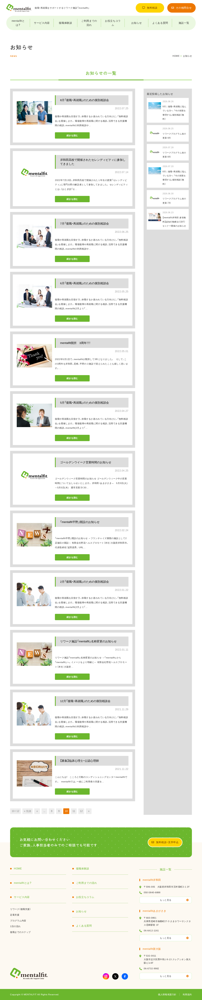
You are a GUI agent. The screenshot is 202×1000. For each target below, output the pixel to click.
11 (73, 811)
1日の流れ (15, 926)
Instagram (106, 976)
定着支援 (14, 915)
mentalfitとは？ (18, 23)
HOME (18, 868)
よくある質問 (160, 23)
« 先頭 (27, 811)
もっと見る (165, 900)
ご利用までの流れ (89, 23)
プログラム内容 (18, 920)
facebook (125, 976)
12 (81, 811)
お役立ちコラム (113, 23)
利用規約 (187, 994)
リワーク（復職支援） (20, 909)
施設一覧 (184, 23)
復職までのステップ (20, 932)
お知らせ (136, 23)
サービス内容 (42, 23)
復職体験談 (65, 23)
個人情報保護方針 (167, 994)
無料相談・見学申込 (167, 842)
